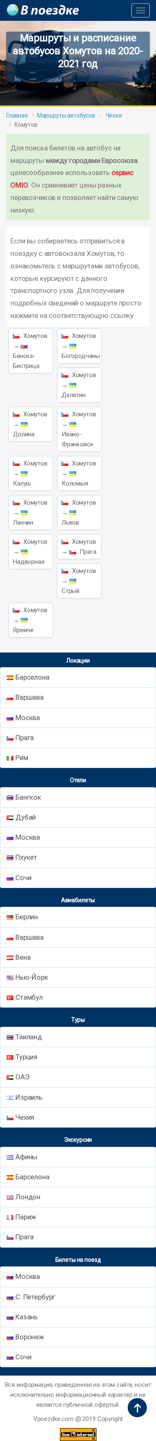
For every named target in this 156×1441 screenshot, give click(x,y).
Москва (27, 717)
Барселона (32, 677)
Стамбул (29, 997)
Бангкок (28, 797)
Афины (26, 1157)
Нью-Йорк (31, 977)
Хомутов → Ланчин (30, 512)
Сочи (23, 877)
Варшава (29, 697)
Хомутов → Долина (30, 424)
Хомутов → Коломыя (79, 473)
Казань (26, 1317)
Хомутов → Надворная (30, 551)
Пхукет (26, 857)
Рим (21, 757)
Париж (25, 1217)
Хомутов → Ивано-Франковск (79, 429)
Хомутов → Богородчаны (81, 346)
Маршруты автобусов (66, 115)
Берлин (26, 917)
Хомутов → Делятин (79, 385)
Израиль (28, 1097)
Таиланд (28, 1037)
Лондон (27, 1197)
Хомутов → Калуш (30, 473)
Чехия (113, 115)
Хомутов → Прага (79, 546)
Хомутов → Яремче (30, 620)
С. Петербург (35, 1297)
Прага (24, 737)
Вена (22, 957)
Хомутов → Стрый (79, 581)
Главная (17, 115)
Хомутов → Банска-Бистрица (30, 351)
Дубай (25, 817)
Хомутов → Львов (79, 512)
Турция (26, 1057)
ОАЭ (22, 1077)
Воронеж (29, 1337)
